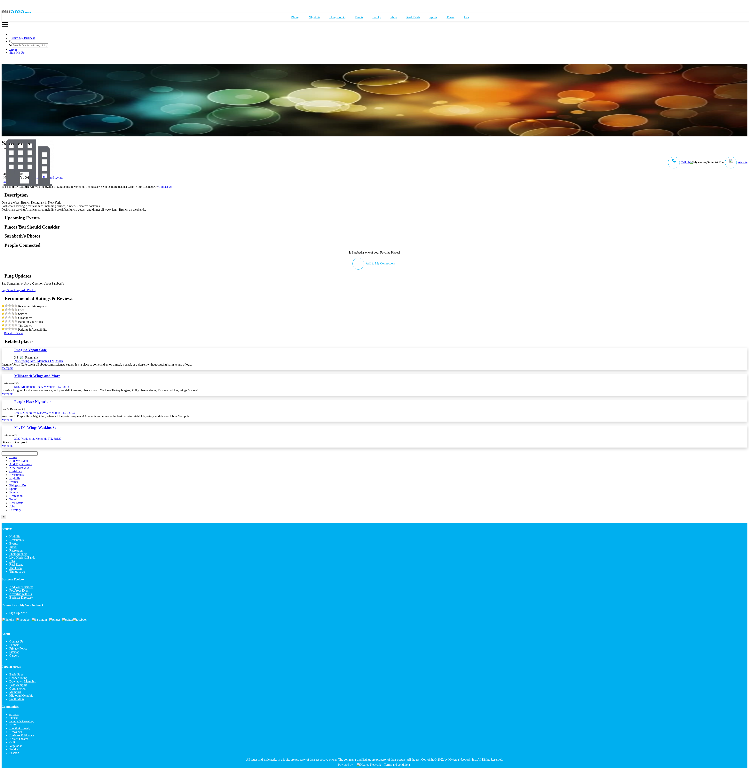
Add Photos (27, 290)
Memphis (7, 368)
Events (13, 543)
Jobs (12, 561)
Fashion (14, 753)
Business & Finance (21, 735)
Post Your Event (19, 590)
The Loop (15, 568)
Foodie (13, 749)
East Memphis (18, 685)
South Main (16, 699)
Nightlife (14, 536)
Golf (12, 742)
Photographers (18, 554)
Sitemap (14, 652)
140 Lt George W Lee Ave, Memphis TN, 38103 (44, 412)
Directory (15, 510)
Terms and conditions (397, 764)
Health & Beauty (19, 728)
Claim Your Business (141, 186)
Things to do (17, 571)
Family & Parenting (21, 721)
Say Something (11, 290)
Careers (14, 655)
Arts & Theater (18, 738)
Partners (14, 645)
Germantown (17, 688)
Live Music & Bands (22, 557)
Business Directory (21, 597)
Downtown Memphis (22, 681)
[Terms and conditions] (369, 764)
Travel (13, 547)
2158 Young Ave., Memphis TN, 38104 (38, 361)
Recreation (16, 550)
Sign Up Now (18, 613)
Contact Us (165, 186)
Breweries (15, 731)
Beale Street (16, 674)
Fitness (13, 717)
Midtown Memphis (21, 695)
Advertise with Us (20, 594)
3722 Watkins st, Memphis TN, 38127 (37, 438)
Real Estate (16, 564)
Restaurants (16, 540)
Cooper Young (18, 678)
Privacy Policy (18, 648)
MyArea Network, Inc (462, 759)
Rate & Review (13, 333)
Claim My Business (23, 38)
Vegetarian (15, 746)
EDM (12, 724)
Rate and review (33, 179)
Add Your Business (21, 587)
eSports (14, 714)
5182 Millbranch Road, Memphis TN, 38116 (41, 386)
